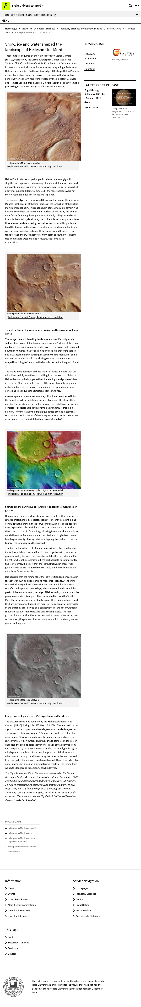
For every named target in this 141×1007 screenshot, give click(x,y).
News (11, 888)
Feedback (13, 948)
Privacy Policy (83, 910)
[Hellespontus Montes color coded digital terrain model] (68, 459)
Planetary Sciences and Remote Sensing (81, 28)
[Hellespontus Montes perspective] (68, 126)
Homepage (11, 28)
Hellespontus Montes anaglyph (22, 846)
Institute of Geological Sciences (38, 28)
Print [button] (10, 937)
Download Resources (19, 916)
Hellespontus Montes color (20, 833)
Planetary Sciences (86, 893)
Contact (80, 899)
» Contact (89, 68)
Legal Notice (82, 904)
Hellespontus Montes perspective (23, 828)
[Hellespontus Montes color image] (68, 282)
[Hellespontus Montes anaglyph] (68, 665)
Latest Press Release (18, 899)
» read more (91, 107)
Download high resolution (49, 166)
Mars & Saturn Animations (22, 904)
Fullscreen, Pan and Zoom (21, 166)
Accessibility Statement (88, 916)
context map (14, 851)
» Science (89, 63)
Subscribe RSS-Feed (18, 942)
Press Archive (114, 28)
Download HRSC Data (19, 910)
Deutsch (12, 953)
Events (11, 893)
